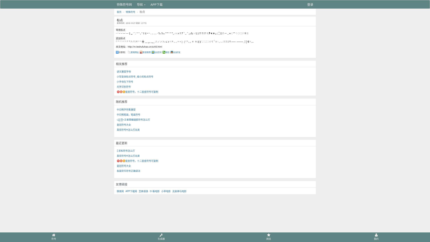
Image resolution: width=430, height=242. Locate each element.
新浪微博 (147, 52)
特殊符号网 (124, 4)
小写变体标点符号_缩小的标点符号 (135, 76)
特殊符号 (130, 11)
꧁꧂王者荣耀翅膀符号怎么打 (133, 119)
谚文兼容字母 (124, 71)
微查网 (120, 191)
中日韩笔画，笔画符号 (128, 114)
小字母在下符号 (125, 81)
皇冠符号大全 (124, 124)
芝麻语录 (143, 191)
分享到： (123, 52)
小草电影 (166, 191)
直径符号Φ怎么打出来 (128, 129)
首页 (119, 11)
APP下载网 (131, 191)
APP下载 (156, 4)
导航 (140, 4)
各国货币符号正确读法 (128, 170)
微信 (167, 52)
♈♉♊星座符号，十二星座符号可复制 (137, 91)
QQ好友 (176, 52)
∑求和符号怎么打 (126, 150)
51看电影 (155, 191)
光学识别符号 (124, 86)
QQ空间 (158, 52)
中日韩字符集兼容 (126, 109)
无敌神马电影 (179, 191)
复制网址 (135, 52)
